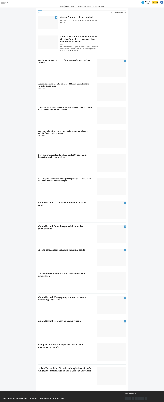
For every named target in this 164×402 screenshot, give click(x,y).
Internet (72, 6)
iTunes (146, 398)
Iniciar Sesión (161, 2)
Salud (67, 6)
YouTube (136, 398)
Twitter (129, 398)
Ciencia (62, 6)
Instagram (133, 398)
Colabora (155, 2)
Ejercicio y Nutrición (98, 6)
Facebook (126, 398)
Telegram (142, 398)
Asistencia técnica (51, 399)
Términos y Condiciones (29, 399)
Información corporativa (11, 399)
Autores (61, 399)
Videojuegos (87, 6)
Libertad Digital (64, 394)
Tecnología (79, 6)
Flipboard (139, 398)
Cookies (41, 399)
